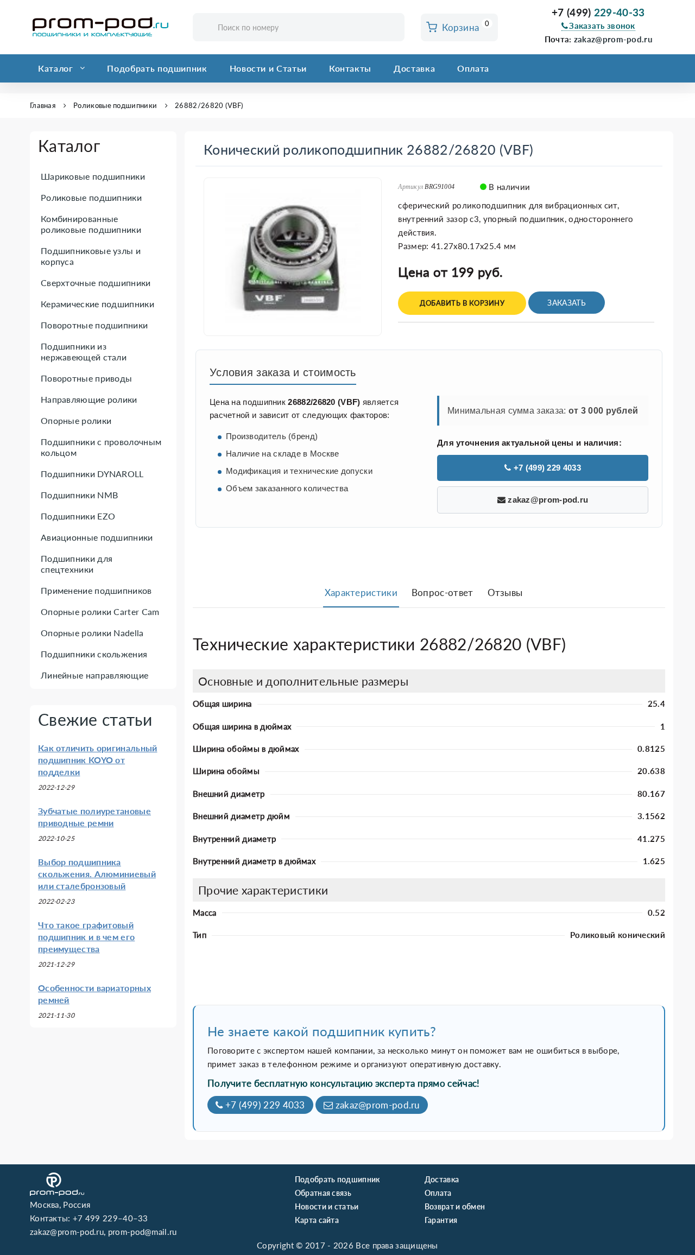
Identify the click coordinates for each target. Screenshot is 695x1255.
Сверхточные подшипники (96, 282)
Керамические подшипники (97, 304)
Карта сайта (317, 1220)
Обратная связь (323, 1192)
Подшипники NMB (79, 495)
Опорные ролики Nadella (92, 633)
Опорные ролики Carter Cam (100, 611)
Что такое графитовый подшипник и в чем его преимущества (86, 937)
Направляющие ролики (89, 399)
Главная (42, 105)
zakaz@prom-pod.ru (613, 39)
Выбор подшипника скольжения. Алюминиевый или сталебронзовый (97, 874)
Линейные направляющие (94, 675)
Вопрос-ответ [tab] (442, 592)
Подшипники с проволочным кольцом (101, 447)
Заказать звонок (602, 25)
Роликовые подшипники (115, 105)
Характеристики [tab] (361, 592)
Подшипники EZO (78, 516)
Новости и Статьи (268, 68)
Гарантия (441, 1220)
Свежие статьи (95, 719)
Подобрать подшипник (157, 68)
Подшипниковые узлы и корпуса (91, 256)
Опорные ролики (76, 420)
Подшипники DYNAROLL (92, 473)
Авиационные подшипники (97, 537)
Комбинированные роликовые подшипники (91, 223)
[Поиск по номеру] (392, 28)
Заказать (566, 302)
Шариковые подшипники (93, 176)
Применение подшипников (96, 590)
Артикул (410, 187)
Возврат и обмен (455, 1206)
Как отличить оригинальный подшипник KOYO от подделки (97, 760)
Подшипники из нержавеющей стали (84, 351)
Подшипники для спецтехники (76, 563)
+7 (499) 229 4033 (545, 467)
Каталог (55, 68)
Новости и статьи (327, 1206)
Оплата (473, 68)
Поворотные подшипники (94, 325)
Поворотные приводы (86, 378)
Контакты (350, 68)
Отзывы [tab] (505, 592)
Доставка (414, 68)
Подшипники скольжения (94, 654)
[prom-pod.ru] (103, 27)
